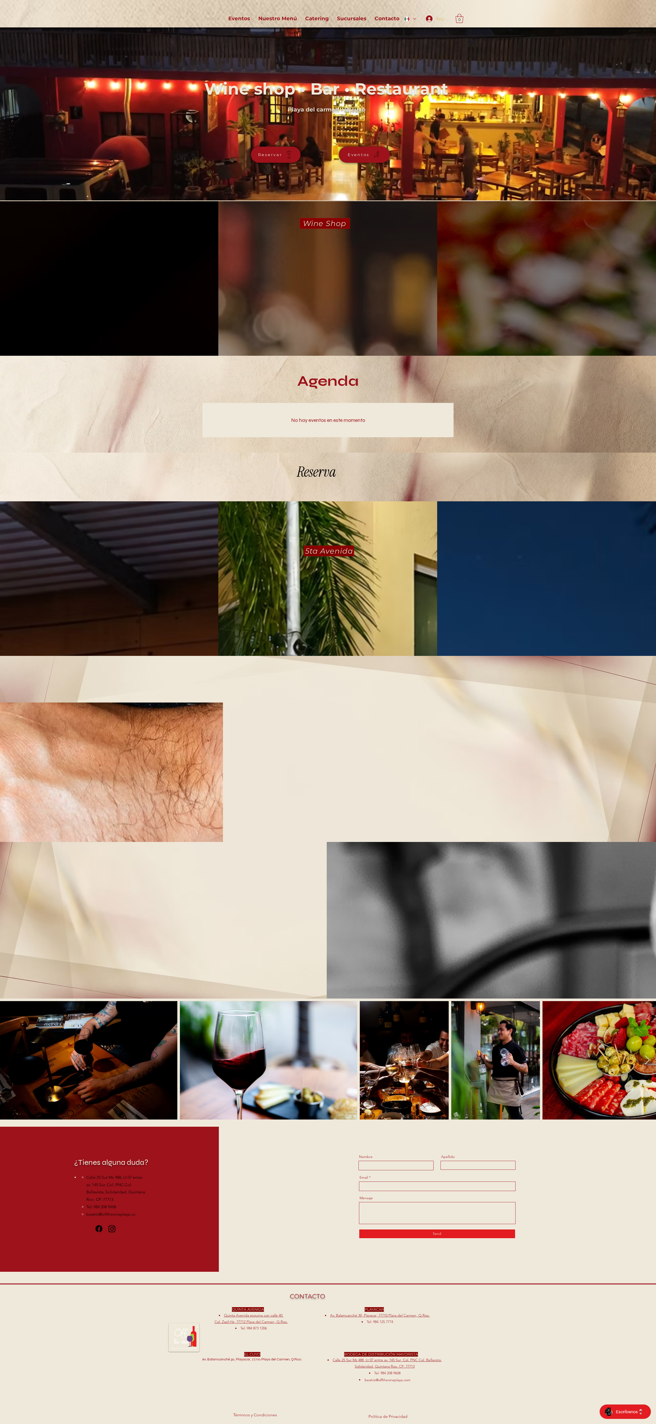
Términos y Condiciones (255, 1414)
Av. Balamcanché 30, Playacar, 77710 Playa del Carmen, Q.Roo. (380, 1315)
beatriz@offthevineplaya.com (388, 1380)
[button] (459, 18)
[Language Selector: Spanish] (410, 18)
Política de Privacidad (387, 1416)
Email (364, 1177)
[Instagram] (112, 1228)
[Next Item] (647, 1060)
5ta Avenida (329, 550)
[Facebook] (99, 1228)
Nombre (366, 1156)
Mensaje (366, 1198)
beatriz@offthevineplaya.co (111, 1214)
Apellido (448, 1156)
